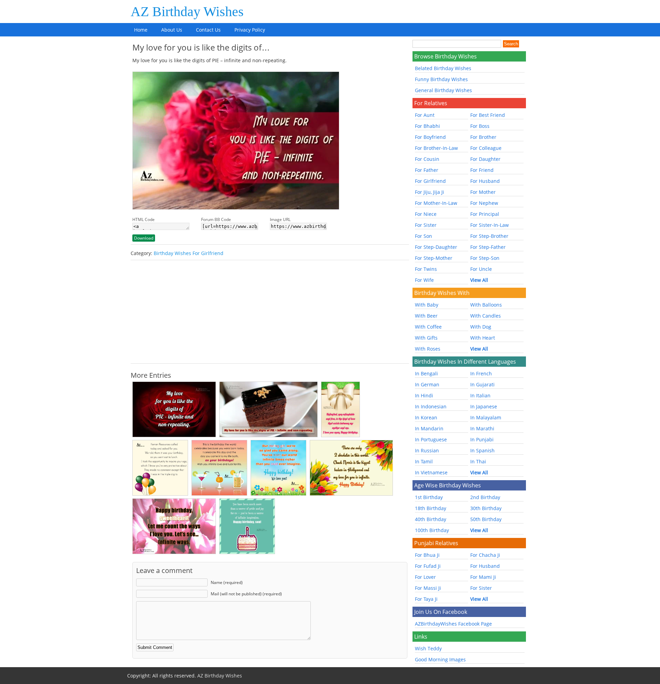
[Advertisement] (270, 312)
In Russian (427, 450)
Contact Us (208, 29)
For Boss (480, 126)
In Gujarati (482, 384)
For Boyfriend (430, 137)
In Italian (480, 395)
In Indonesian (431, 406)
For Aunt (424, 115)
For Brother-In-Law (436, 148)
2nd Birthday (485, 497)
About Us (171, 29)
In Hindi (424, 395)
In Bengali (426, 373)
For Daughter (485, 159)
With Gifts (426, 337)
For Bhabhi (427, 126)
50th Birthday (486, 519)
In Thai (478, 461)
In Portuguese (431, 439)
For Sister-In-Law (489, 225)
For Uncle (481, 269)
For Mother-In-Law (436, 203)
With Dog (480, 326)
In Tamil (424, 461)
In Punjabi (482, 439)
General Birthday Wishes (443, 90)
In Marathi (482, 428)
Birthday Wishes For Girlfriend (188, 253)
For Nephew (484, 203)
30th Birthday (486, 508)
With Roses (427, 348)
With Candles (485, 315)
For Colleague (486, 148)
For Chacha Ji (485, 555)
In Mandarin (429, 428)
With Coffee (428, 326)
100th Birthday (432, 530)
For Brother (483, 137)
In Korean (426, 417)
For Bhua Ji (427, 555)
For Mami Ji (483, 577)
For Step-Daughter (436, 247)
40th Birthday (430, 519)
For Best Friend (487, 115)
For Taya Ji (426, 599)
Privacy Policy (249, 29)
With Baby (426, 304)
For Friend (482, 170)
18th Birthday (430, 508)
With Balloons (486, 304)
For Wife (424, 280)
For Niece (426, 214)
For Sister (426, 225)
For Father (426, 170)
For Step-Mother (433, 258)
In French (481, 373)
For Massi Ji (428, 588)
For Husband (485, 181)
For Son (423, 236)
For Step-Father (488, 247)
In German (427, 384)
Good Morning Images (440, 659)
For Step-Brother (489, 236)
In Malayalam (485, 417)
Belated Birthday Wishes (443, 68)
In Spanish (482, 450)
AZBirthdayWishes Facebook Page (453, 623)
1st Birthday (429, 497)
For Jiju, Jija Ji (429, 192)
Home (140, 29)
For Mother (483, 192)
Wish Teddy (428, 648)
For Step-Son (484, 258)
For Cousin (427, 159)
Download (143, 238)
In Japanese (483, 406)
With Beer (426, 315)
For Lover (425, 577)
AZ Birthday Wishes (187, 11)
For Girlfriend (430, 181)
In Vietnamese (431, 472)
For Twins (426, 269)
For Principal (484, 214)
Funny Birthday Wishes (441, 79)
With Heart (482, 337)
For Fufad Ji (428, 566)
